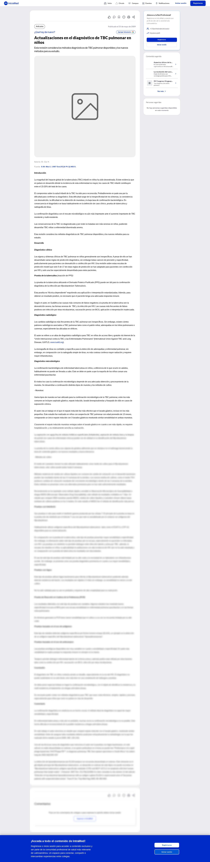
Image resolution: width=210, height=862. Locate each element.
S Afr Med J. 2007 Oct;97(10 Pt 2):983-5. (58, 167)
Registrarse (167, 845)
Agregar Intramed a (124, 32)
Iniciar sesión (167, 852)
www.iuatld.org (56, 342)
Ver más (160, 91)
